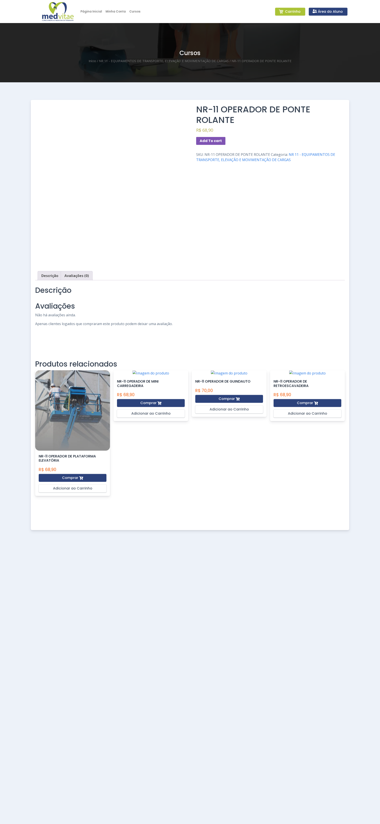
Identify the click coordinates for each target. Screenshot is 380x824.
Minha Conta (116, 11)
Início (92, 61)
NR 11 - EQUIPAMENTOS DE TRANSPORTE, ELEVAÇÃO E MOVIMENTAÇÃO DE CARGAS (164, 61)
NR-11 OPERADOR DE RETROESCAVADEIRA (291, 383)
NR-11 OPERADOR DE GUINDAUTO (222, 381)
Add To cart (211, 140)
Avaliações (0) (76, 275)
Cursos (135, 11)
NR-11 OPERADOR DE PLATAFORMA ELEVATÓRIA (67, 458)
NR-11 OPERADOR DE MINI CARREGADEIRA (138, 383)
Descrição (49, 275)
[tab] (50, 275)
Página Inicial (91, 11)
